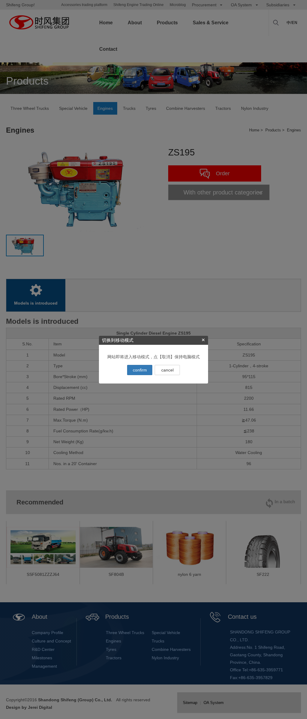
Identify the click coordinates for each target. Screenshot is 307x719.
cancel (167, 370)
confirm (140, 370)
